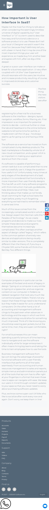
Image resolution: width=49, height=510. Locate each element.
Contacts (5, 473)
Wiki (3, 452)
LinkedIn (9, 489)
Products (6, 421)
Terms (4, 476)
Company (6, 463)
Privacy (4, 479)
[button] (47, 205)
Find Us (5, 484)
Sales (4, 428)
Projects (5, 434)
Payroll (4, 437)
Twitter (14, 489)
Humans (5, 431)
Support (6, 448)
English (42, 494)
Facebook (3, 489)
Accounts (5, 425)
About (4, 468)
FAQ (3, 458)
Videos (4, 455)
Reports (5, 440)
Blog (3, 471)
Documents (6, 443)
